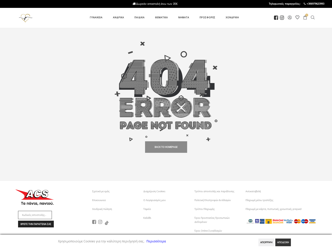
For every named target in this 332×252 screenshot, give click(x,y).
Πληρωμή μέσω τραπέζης (259, 200)
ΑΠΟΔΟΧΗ (283, 242)
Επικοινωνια (99, 200)
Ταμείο (147, 209)
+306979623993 (319, 3)
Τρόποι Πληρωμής (204, 209)
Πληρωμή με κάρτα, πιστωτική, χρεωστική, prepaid (273, 209)
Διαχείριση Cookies (154, 191)
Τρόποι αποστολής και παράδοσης (214, 191)
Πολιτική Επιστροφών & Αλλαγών (212, 200)
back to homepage (166, 147)
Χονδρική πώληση (102, 209)
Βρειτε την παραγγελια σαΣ (36, 224)
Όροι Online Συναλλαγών (208, 230)
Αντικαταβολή (253, 191)
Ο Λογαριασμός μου (154, 200)
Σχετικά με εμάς (101, 191)
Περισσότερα (156, 241)
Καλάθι (147, 218)
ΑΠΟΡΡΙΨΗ (266, 242)
